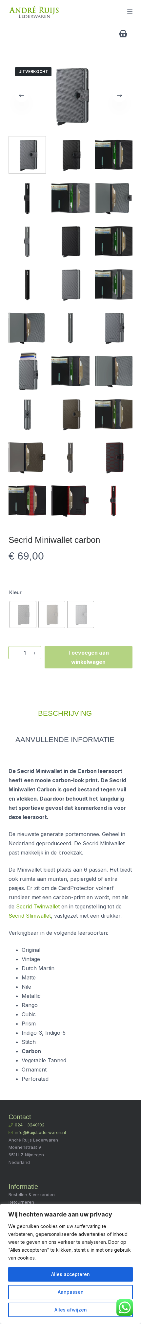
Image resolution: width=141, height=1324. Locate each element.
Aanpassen (71, 1292)
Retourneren (21, 1202)
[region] (70, 1264)
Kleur (15, 592)
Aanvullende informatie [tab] (64, 739)
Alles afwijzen (70, 1309)
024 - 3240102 (30, 1124)
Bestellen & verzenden (32, 1194)
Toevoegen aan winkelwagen (88, 657)
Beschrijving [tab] (65, 713)
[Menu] (129, 11)
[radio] (23, 614)
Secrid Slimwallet (30, 915)
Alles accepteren (70, 1274)
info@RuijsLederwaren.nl (40, 1132)
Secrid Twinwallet (38, 906)
